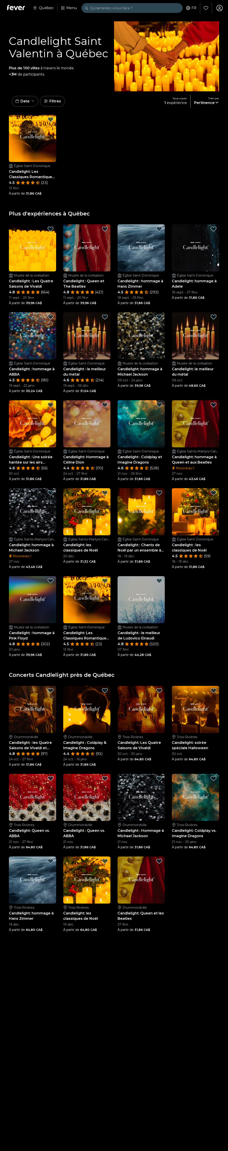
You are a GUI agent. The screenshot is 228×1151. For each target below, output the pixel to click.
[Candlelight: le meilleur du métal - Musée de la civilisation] (195, 335)
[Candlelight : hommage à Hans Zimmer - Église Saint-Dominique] (141, 247)
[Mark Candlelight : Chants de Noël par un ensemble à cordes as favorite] (159, 493)
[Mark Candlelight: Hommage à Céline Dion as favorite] (105, 405)
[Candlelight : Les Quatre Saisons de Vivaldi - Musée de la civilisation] (32, 247)
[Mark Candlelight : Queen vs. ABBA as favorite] (105, 778)
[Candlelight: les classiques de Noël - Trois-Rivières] (86, 880)
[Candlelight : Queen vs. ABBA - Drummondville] (86, 797)
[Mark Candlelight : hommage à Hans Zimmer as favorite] (159, 229)
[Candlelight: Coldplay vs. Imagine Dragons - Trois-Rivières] (195, 797)
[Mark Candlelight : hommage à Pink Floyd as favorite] (50, 581)
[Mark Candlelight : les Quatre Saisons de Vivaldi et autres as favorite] (50, 690)
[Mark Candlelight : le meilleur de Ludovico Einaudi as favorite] (159, 581)
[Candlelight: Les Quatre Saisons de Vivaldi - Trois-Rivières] (141, 709)
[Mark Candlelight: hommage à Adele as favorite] (213, 229)
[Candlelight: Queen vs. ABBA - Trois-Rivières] (32, 797)
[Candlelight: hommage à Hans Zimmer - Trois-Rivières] (32, 880)
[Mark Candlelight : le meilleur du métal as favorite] (105, 317)
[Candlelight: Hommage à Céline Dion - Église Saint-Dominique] (86, 423)
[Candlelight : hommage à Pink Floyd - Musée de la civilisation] (32, 599)
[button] (25, 101)
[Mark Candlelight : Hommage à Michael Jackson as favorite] (159, 778)
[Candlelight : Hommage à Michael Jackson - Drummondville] (141, 797)
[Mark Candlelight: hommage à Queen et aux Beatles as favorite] (213, 405)
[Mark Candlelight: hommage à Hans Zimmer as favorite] (50, 861)
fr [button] (193, 8)
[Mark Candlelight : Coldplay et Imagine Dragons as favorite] (159, 405)
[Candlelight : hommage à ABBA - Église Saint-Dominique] (32, 335)
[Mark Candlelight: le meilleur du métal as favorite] (213, 317)
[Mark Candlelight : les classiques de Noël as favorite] (213, 493)
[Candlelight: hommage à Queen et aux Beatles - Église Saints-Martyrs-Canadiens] (195, 423)
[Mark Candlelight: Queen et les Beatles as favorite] (159, 861)
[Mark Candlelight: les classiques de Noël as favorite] (105, 493)
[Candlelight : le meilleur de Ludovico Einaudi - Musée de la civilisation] (141, 599)
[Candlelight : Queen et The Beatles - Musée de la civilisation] (86, 247)
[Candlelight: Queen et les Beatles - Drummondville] (141, 880)
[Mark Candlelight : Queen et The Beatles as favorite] (105, 229)
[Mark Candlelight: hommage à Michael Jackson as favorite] (159, 317)
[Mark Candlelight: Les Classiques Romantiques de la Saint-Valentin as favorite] (50, 119)
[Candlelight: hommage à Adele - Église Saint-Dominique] (195, 247)
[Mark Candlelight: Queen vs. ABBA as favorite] (50, 778)
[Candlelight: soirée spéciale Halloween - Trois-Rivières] (195, 709)
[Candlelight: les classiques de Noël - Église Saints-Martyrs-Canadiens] (86, 511)
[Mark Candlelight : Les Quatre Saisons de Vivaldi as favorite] (50, 229)
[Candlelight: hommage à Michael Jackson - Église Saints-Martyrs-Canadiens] (32, 511)
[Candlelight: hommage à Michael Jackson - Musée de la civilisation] (141, 335)
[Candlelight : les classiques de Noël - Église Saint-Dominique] (195, 511)
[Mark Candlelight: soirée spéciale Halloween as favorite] (213, 690)
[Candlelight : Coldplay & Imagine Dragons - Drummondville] (86, 709)
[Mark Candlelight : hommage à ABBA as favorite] (50, 317)
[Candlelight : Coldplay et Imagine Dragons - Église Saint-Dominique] (141, 423)
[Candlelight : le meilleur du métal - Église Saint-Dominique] (86, 335)
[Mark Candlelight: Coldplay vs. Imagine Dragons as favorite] (213, 778)
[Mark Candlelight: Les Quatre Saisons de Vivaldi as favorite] (159, 690)
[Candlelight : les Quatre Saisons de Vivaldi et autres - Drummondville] (32, 709)
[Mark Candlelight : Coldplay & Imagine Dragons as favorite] (105, 690)
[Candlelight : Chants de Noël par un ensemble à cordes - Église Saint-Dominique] (141, 511)
